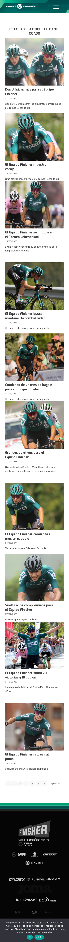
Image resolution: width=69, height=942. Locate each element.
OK (29, 937)
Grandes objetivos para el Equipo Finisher (24, 455)
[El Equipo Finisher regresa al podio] (34, 727)
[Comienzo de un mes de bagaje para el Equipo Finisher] (34, 357)
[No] (65, 930)
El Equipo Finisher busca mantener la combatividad (25, 316)
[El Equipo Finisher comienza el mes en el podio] (34, 506)
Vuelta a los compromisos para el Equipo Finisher (29, 607)
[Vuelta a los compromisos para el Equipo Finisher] (34, 577)
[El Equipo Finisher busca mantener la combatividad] (34, 286)
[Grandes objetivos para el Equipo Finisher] (34, 425)
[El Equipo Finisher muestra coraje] (34, 137)
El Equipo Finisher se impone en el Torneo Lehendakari (29, 234)
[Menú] (56, 6)
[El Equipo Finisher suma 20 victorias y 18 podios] (34, 645)
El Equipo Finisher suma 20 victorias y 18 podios (26, 675)
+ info (39, 937)
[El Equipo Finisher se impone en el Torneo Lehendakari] (34, 204)
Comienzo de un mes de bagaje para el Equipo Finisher (28, 387)
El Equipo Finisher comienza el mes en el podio (28, 536)
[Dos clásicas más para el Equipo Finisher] (34, 62)
